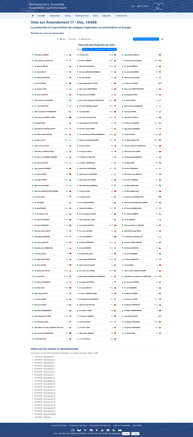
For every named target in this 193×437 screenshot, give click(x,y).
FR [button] (133, 6)
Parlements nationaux (78, 425)
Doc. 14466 (94, 353)
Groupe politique (100, 49)
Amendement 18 (49, 405)
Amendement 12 (49, 390)
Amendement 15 (49, 399)
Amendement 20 (49, 411)
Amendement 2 (49, 360)
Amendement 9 (49, 381)
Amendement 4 (49, 366)
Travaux (68, 16)
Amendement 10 (49, 384)
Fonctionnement (82, 16)
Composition (55, 16)
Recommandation (50, 414)
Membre (85, 49)
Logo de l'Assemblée (121, 425)
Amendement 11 (49, 387)
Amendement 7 (49, 375)
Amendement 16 (49, 402)
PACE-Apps (144, 6)
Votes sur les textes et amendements (145, 39)
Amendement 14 (49, 396)
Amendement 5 (49, 369)
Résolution (47, 417)
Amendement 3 (49, 363)
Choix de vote (111, 49)
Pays (91, 49)
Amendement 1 (49, 357)
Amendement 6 (49, 372)
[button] (162, 39)
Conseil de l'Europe (59, 425)
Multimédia (137, 425)
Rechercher (122, 16)
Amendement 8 (49, 378)
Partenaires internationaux (100, 425)
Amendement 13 (49, 393)
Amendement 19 (49, 408)
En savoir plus (115, 433)
